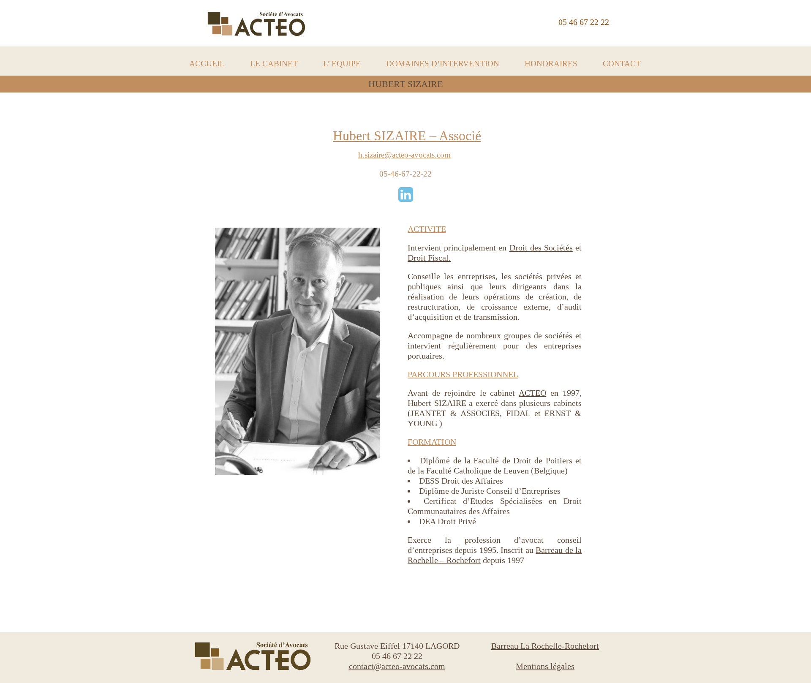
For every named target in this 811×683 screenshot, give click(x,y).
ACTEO (532, 392)
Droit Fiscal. (429, 257)
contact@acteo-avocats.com (397, 666)
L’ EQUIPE (342, 63)
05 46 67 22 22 (583, 22)
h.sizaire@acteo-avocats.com (404, 154)
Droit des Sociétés (541, 247)
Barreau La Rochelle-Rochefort (545, 645)
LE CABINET (274, 63)
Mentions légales (545, 666)
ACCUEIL (207, 63)
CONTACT (622, 63)
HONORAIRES (551, 63)
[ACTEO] (256, 26)
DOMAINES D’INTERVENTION (442, 63)
